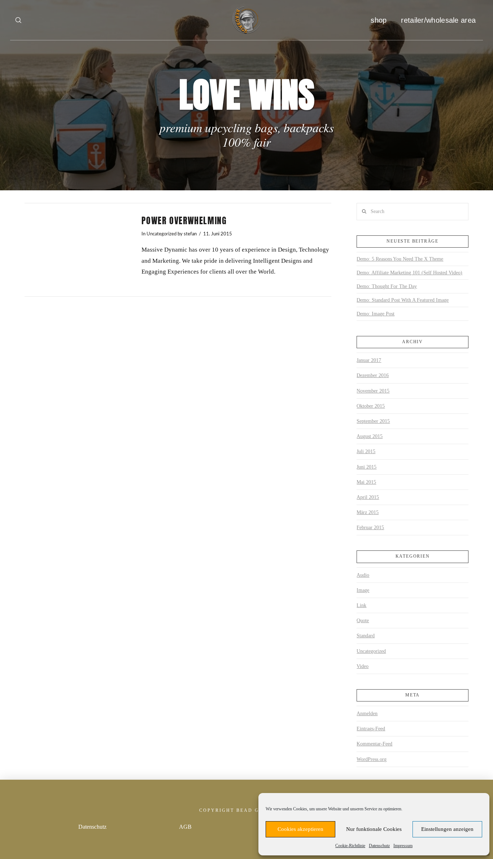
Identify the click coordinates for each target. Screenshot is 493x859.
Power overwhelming (184, 220)
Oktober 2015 (371, 406)
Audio (363, 575)
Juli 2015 (366, 451)
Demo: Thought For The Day (387, 286)
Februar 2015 (370, 527)
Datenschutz (379, 845)
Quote (363, 620)
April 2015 (368, 497)
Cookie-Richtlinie (350, 845)
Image (363, 590)
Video (362, 666)
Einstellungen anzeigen (447, 829)
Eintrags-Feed (371, 728)
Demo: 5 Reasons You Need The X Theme (400, 259)
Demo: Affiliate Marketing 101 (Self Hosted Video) (409, 272)
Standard (366, 635)
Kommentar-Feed (374, 744)
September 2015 (373, 421)
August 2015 (370, 436)
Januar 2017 (369, 360)
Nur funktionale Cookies (374, 829)
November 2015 (373, 391)
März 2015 (368, 512)
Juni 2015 (366, 467)
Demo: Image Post (375, 313)
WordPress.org (372, 759)
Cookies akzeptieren (300, 829)
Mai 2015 (366, 482)
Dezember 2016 (373, 375)
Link (361, 605)
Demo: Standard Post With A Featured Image (403, 300)
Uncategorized (161, 234)
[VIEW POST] (77, 250)
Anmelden (367, 713)
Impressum (403, 845)
